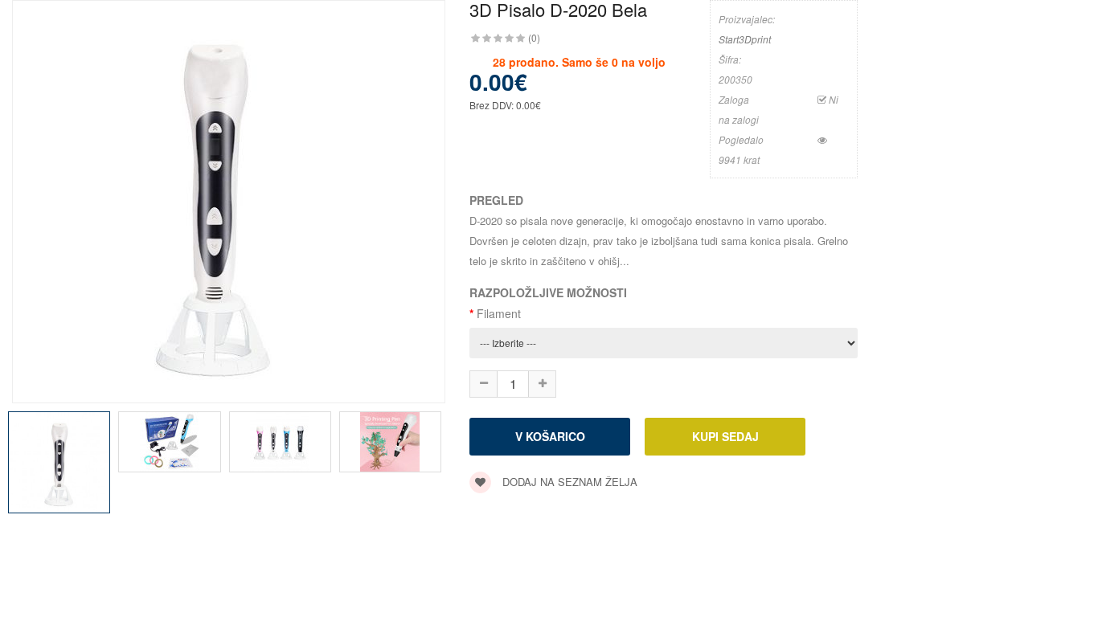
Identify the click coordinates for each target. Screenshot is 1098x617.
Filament (499, 313)
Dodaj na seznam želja (568, 481)
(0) (534, 37)
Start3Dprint (745, 39)
